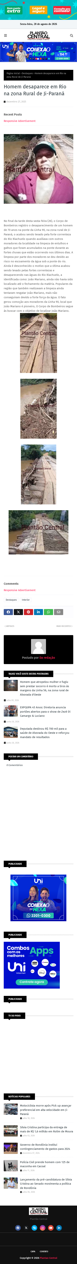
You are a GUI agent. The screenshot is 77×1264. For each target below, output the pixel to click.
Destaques (27, 73)
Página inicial (13, 73)
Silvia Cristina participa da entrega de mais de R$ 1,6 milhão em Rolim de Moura (46, 1129)
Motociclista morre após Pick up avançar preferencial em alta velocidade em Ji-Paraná (45, 1110)
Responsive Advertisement (20, 121)
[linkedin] (59, 1228)
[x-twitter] (26, 1228)
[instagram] (42, 1228)
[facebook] (18, 1228)
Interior (26, 600)
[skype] (34, 1228)
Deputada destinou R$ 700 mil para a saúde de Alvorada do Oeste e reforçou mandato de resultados (44, 733)
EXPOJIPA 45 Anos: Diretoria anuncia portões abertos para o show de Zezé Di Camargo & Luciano (45, 711)
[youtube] (51, 1228)
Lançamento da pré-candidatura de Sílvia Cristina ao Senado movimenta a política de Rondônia (46, 1184)
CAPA (33, 1251)
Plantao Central (48, 1258)
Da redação (47, 657)
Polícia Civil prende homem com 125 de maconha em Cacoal (45, 1164)
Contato (44, 1251)
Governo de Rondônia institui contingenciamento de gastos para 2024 (45, 1147)
